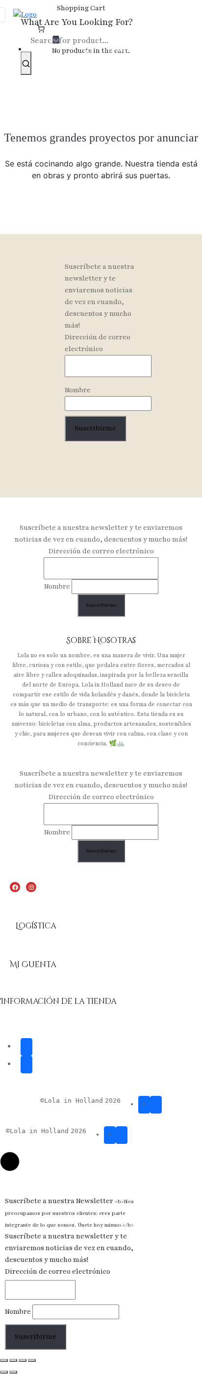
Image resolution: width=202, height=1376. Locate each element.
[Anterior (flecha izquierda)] (4, 1372)
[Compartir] (22, 1360)
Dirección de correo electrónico (97, 343)
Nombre (78, 390)
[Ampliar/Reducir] (4, 1360)
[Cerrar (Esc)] (32, 1360)
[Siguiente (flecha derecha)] (13, 1372)
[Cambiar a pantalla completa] (13, 1360)
